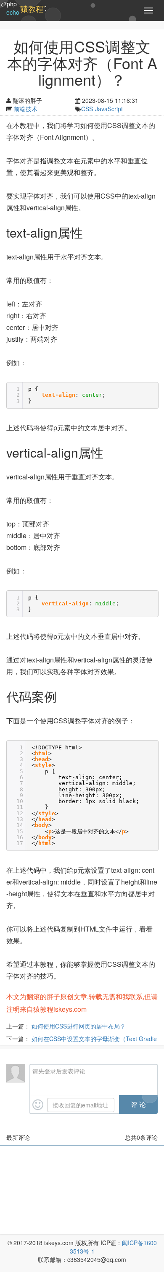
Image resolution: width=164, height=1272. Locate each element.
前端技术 (25, 109)
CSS (87, 109)
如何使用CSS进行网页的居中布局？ (79, 1026)
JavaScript (109, 109)
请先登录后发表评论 (58, 1071)
